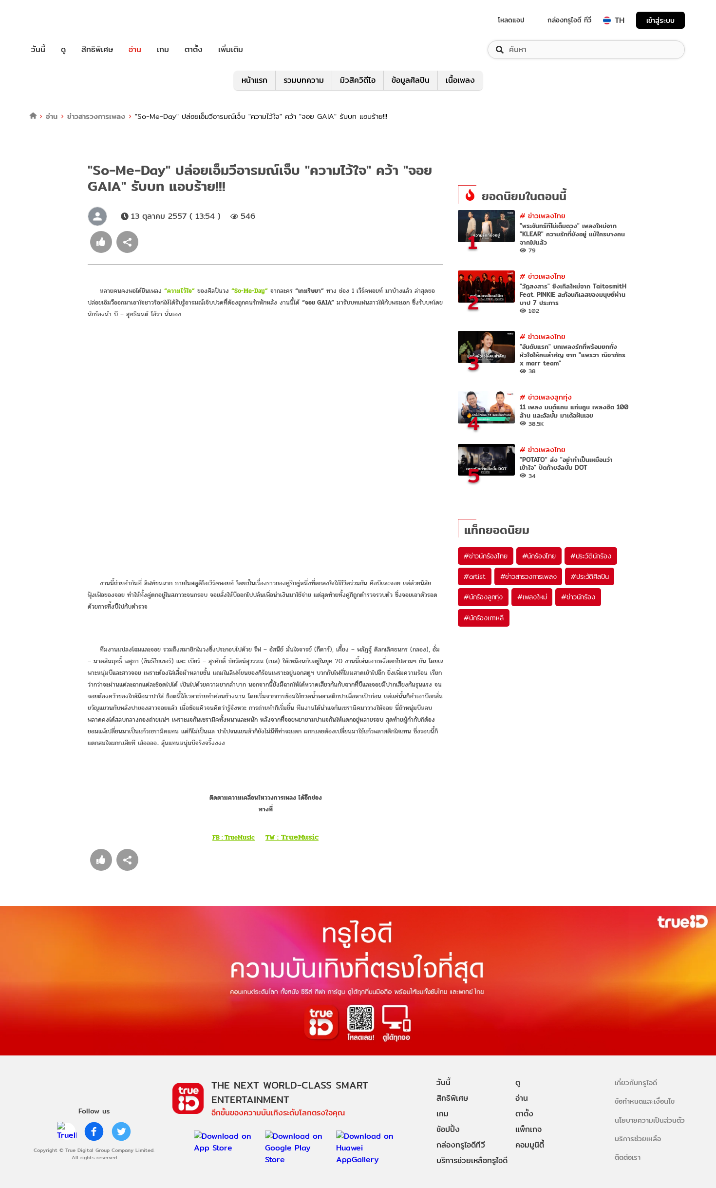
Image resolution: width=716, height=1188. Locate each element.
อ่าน (135, 50)
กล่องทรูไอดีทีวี (460, 1145)
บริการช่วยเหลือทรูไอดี (472, 1160)
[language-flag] (607, 20)
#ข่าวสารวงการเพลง (528, 576)
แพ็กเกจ (528, 1129)
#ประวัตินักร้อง (590, 556)
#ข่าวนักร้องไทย (486, 556)
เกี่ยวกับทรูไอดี (636, 1082)
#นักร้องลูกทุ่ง (483, 597)
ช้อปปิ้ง (448, 1129)
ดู (63, 50)
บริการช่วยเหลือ (638, 1138)
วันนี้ (38, 50)
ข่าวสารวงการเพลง (96, 116)
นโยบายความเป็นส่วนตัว (650, 1120)
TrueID (60, 20)
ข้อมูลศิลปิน (411, 80)
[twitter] (121, 1131)
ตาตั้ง (194, 50)
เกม (163, 50)
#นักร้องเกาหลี (484, 618)
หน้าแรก (254, 80)
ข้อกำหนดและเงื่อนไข (645, 1101)
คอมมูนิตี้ (529, 1145)
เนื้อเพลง (460, 80)
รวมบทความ (303, 80)
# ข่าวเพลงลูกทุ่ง (546, 396)
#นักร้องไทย (539, 556)
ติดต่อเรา (628, 1157)
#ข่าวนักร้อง (578, 597)
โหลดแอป (511, 20)
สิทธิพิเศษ (97, 50)
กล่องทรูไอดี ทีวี (569, 20)
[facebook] (94, 1131)
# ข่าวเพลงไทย (542, 215)
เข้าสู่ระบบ (660, 20)
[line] (66, 1131)
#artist (475, 576)
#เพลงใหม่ (531, 597)
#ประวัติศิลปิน (589, 576)
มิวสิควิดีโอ (358, 80)
